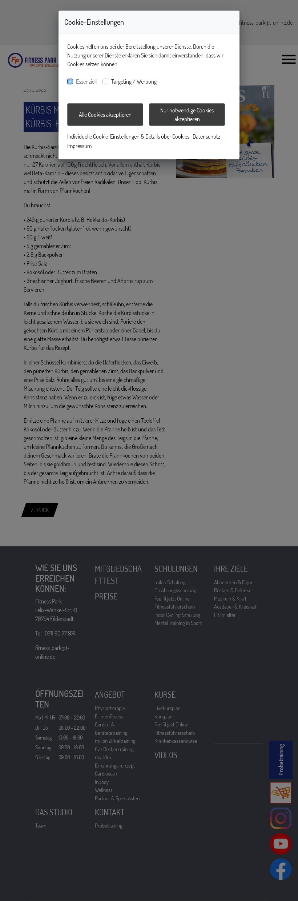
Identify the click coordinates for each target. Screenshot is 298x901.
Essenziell (86, 81)
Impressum (79, 145)
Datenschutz (206, 136)
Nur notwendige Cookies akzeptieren (187, 115)
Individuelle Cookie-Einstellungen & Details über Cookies (128, 136)
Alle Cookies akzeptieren (105, 114)
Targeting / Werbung (134, 81)
